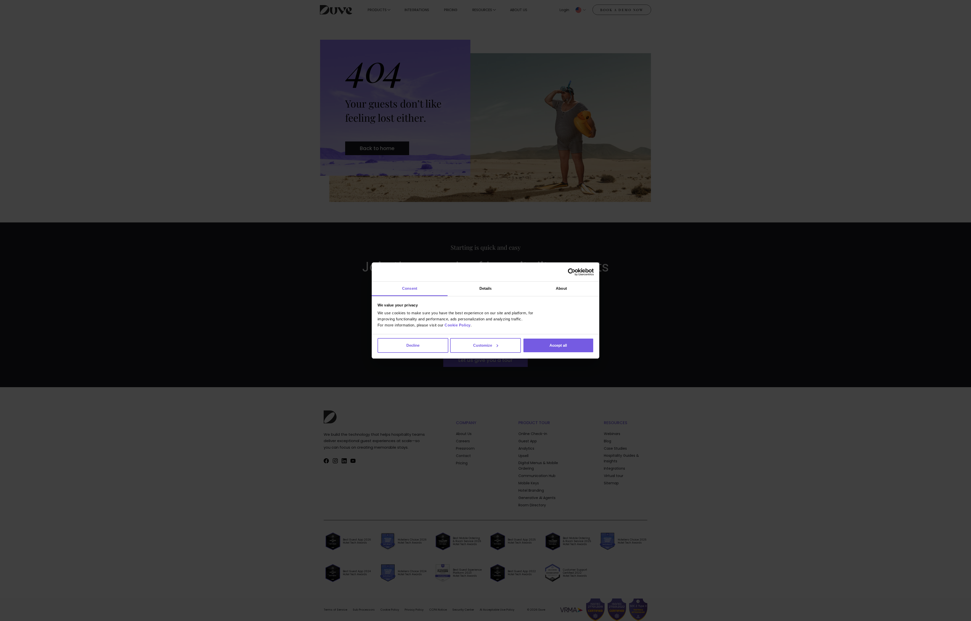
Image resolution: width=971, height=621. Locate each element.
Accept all (558, 345)
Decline (413, 345)
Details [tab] (485, 288)
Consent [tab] (409, 288)
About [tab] (561, 288)
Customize (482, 345)
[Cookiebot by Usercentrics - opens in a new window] (571, 272)
